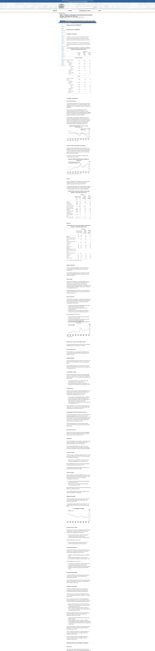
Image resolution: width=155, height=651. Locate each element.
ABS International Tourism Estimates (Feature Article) (63, 48)
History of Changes (62, 54)
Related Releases (62, 40)
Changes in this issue (63, 37)
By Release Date (62, 13)
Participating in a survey (84, 10)
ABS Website (85, 1)
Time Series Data (63, 33)
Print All (70, 22)
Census (70, 10)
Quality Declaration (80, 16)
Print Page (65, 22)
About (99, 10)
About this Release (63, 43)
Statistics (55, 10)
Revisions (63, 35)
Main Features (62, 26)
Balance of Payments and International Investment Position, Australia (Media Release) (63, 60)
